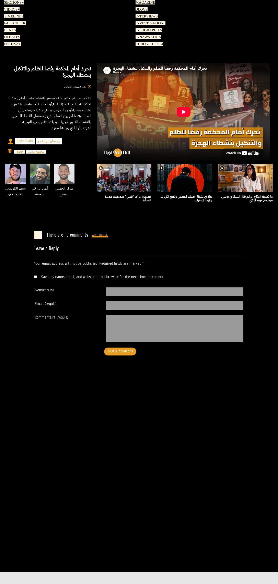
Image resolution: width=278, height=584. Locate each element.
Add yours (100, 235)
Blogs (141, 9)
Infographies (148, 30)
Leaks (9, 30)
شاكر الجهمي (64, 188)
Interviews (146, 16)
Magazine (144, 2)
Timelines (13, 16)
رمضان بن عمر (48, 141)
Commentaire (51, 317)
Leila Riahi (25, 141)
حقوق (19, 151)
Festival (11, 44)
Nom (44, 290)
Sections (13, 2)
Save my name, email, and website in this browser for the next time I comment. (102, 277)
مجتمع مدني (36, 151)
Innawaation (147, 37)
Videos (11, 9)
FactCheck (13, 23)
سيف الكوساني (15, 188)
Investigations (149, 23)
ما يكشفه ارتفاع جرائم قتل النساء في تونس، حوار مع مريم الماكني (247, 198)
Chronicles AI (148, 44)
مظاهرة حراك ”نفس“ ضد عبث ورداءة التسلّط (128, 198)
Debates (11, 37)
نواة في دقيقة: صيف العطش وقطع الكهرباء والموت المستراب (186, 198)
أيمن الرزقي (40, 188)
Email (45, 304)
